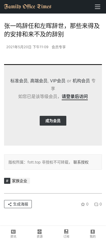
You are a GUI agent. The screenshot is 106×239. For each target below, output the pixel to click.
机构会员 (81, 80)
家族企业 (19, 180)
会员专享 (59, 47)
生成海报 (20, 204)
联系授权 (80, 162)
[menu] (97, 7)
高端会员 (39, 80)
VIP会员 (58, 80)
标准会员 (19, 80)
